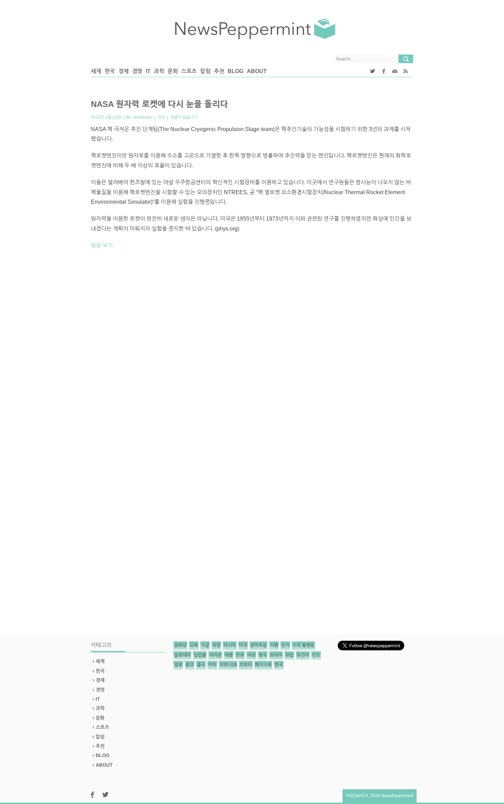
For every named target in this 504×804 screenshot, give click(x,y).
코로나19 (228, 664)
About (257, 71)
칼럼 (205, 71)
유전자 (303, 655)
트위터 (246, 664)
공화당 (180, 645)
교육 (194, 645)
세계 (96, 71)
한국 (110, 71)
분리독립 (258, 645)
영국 (263, 655)
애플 (229, 655)
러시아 (230, 645)
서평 (274, 645)
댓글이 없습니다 (183, 117)
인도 (316, 655)
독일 (216, 645)
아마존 (215, 655)
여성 (251, 655)
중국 (201, 664)
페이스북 (263, 664)
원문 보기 (102, 245)
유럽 (289, 655)
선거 (285, 645)
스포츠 (189, 71)
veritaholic (142, 117)
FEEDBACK (357, 795)
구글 (205, 645)
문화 (173, 71)
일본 (178, 664)
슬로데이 (182, 655)
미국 (243, 645)
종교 (189, 664)
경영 (137, 71)
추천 (219, 71)
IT (148, 71)
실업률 (200, 655)
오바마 (276, 655)
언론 (240, 655)
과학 (159, 71)
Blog (235, 71)
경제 (123, 71)
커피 (212, 664)
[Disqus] (252, 350)
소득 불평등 (303, 645)
